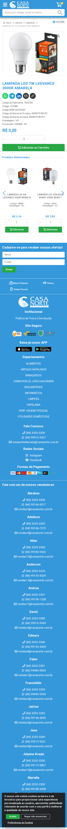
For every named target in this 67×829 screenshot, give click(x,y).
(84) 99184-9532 (35, 552)
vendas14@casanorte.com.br (35, 580)
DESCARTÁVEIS (33, 387)
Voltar (60, 21)
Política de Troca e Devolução (34, 318)
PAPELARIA (33, 404)
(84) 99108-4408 (35, 789)
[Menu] (5, 4)
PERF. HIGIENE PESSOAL (33, 410)
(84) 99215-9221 (35, 741)
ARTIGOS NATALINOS (33, 369)
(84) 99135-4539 (35, 575)
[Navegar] (4, 193)
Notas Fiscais (20, 289)
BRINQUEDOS (33, 375)
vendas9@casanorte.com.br (35, 746)
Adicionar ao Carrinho (35, 147)
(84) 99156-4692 (35, 717)
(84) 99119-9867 (35, 765)
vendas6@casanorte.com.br (35, 722)
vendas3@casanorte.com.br (35, 627)
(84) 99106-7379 (35, 528)
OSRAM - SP (20, 124)
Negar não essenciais (35, 816)
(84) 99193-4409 (35, 646)
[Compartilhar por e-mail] (26, 96)
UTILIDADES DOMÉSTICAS (33, 416)
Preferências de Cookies (20, 822)
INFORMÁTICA (33, 393)
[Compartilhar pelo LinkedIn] (19, 96)
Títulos (50, 283)
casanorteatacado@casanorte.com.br (35, 442)
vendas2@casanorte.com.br (35, 698)
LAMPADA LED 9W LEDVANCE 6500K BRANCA (17, 196)
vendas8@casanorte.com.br (35, 651)
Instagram (35, 455)
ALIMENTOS (33, 363)
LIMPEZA (33, 398)
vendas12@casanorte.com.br (35, 604)
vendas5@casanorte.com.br (35, 509)
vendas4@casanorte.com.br (35, 532)
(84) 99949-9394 (35, 694)
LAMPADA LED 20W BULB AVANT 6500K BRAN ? (50, 196)
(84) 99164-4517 (35, 504)
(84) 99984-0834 (35, 670)
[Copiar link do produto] (33, 96)
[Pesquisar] (60, 12)
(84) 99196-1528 (35, 599)
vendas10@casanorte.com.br (35, 770)
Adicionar (18, 229)
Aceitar (13, 816)
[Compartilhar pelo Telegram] (12, 96)
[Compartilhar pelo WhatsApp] (5, 96)
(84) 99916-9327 (35, 437)
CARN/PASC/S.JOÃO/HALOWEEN (34, 381)
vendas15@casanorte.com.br (35, 556)
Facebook (35, 460)
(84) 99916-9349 (35, 623)
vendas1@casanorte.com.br (35, 675)
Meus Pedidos (20, 283)
